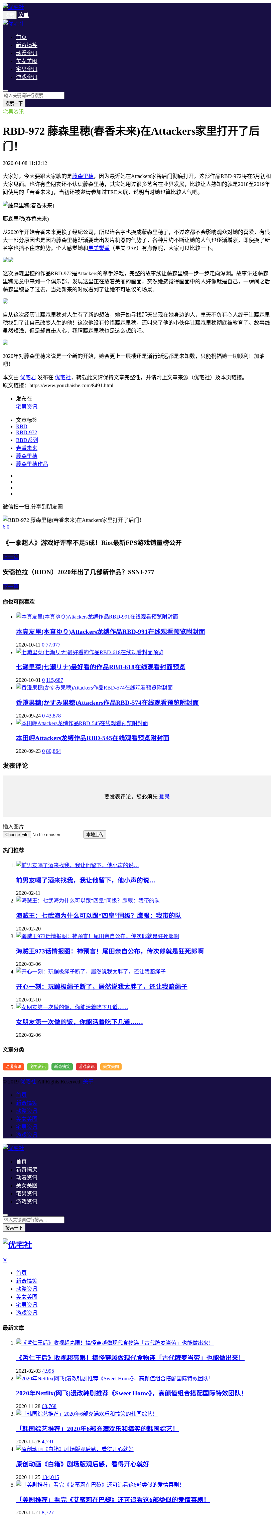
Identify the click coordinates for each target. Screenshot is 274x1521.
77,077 (53, 645)
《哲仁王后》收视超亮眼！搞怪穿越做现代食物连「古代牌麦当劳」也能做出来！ (130, 1357)
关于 (88, 1081)
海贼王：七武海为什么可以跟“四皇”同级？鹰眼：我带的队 (98, 915)
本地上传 (95, 834)
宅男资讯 (26, 69)
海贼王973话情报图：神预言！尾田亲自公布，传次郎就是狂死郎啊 (110, 951)
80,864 (53, 751)
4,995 (48, 1371)
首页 (21, 37)
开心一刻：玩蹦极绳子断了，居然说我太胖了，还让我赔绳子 (101, 986)
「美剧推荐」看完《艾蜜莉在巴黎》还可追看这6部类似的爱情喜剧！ (113, 1499)
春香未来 (26, 448)
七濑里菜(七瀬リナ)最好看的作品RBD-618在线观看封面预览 (100, 667)
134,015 (50, 1477)
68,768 (49, 1406)
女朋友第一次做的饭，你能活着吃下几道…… (79, 1021)
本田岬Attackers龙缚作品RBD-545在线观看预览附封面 (92, 738)
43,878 (53, 716)
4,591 (48, 1441)
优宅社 (63, 377)
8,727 (48, 1512)
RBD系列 (27, 440)
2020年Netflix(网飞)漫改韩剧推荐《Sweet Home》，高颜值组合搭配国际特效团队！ (131, 1393)
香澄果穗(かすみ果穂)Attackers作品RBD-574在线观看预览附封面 (107, 702)
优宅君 (28, 377)
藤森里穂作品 (32, 464)
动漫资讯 (26, 53)
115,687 (54, 680)
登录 (164, 796)
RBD (21, 426)
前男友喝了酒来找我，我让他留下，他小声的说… (86, 880)
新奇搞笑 (26, 45)
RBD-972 (26, 432)
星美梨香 (99, 248)
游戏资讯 (26, 77)
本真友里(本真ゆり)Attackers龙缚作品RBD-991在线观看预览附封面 (110, 631)
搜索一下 (14, 103)
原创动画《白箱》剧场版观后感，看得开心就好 (82, 1464)
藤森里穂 (83, 176)
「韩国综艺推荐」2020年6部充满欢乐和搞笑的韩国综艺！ (97, 1428)
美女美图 (26, 61)
